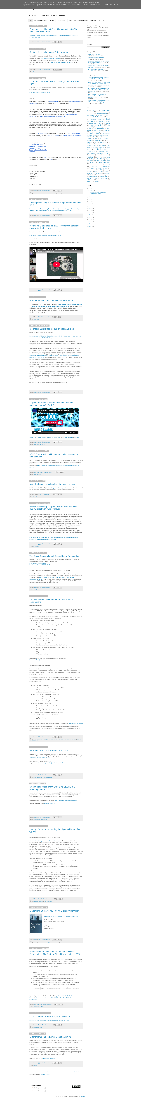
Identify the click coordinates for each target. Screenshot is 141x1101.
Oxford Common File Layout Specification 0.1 (50, 1037)
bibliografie (100, 121)
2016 (90, 212)
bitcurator (108, 121)
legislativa (35, 496)
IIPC (97, 144)
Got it (116, 4)
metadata (74, 739)
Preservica (92, 164)
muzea (98, 154)
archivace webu (102, 113)
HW (95, 142)
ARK (107, 115)
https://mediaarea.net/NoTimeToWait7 (39, 92)
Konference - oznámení (66, 739)
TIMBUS (103, 175)
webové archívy (34, 740)
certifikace (38, 474)
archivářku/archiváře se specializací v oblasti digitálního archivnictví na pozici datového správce (55, 305)
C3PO (100, 123)
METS (108, 153)
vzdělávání (89, 180)
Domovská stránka (51, 1072)
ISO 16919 (95, 147)
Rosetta (106, 170)
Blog (31, 20)
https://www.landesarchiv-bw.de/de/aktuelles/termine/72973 (45, 235)
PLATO (97, 160)
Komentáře (36, 1091)
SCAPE (89, 171)
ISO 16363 (102, 145)
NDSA (99, 157)
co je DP (35, 589)
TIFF (98, 175)
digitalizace (36, 546)
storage (50, 777)
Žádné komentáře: (46, 41)
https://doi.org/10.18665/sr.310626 (64, 996)
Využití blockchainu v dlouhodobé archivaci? (49, 750)
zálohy (96, 181)
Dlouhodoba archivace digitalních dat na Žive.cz (51, 329)
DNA (95, 132)
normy (40, 496)
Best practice (47, 739)
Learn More (108, 4)
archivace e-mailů (91, 113)
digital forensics (97, 130)
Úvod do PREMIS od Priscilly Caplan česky (49, 1016)
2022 (90, 199)
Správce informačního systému (50, 58)
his (107, 140)
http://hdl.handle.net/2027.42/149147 (39, 565)
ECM (88, 136)
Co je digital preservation (40, 20)
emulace (93, 137)
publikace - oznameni (38, 901)
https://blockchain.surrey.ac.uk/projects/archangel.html (47, 763)
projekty (46, 777)
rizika (39, 589)
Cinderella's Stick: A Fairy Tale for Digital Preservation (54, 911)
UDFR (108, 175)
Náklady (105, 155)
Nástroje (52, 20)
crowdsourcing (99, 127)
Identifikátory (90, 144)
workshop (89, 181)
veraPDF (89, 178)
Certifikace (93, 20)
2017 (90, 210)
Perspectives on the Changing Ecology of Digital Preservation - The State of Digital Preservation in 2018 (54, 952)
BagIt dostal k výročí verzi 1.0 (95, 54)
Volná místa (36, 71)
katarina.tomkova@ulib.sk (36, 660)
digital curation (41, 942)
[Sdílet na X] (57, 42)
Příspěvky (36, 1088)
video (65, 193)
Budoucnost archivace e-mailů (96, 57)
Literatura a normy (61, 20)
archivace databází (102, 112)
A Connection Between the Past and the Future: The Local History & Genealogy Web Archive (98, 90)
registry (88, 170)
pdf (97, 158)
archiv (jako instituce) (38, 193)
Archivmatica (100, 115)
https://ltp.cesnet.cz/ (50, 803)
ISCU (95, 145)
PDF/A (102, 159)
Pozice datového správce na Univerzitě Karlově (51, 300)
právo (108, 160)
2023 (90, 197)
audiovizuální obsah (51, 193)
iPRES (90, 145)
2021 (90, 201)
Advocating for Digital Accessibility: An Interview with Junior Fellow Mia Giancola (98, 96)
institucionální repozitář (105, 144)
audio (45, 193)
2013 (90, 219)
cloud (91, 125)
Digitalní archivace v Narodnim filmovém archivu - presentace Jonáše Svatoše (52, 403)
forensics (89, 140)
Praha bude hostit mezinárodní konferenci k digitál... (98, 193)
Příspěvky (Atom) (45, 1074)
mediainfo (59, 193)
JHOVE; (102, 147)
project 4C (100, 164)
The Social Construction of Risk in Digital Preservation (54, 556)
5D (87, 110)
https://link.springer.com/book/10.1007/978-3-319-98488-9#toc (61, 916)
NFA (63, 193)
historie (89, 142)
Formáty (47, 942)
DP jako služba (43, 819)
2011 (90, 224)
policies (103, 160)
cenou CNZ (53, 62)
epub (99, 136)
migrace (91, 155)
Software (89, 173)
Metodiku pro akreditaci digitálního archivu (59, 488)
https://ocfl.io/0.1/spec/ (49, 1058)
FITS (101, 138)
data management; (99, 128)
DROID (91, 133)
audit (34, 474)
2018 (90, 208)
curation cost (107, 127)
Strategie (50, 901)
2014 (90, 217)
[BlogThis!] (55, 42)
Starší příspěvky (78, 1072)
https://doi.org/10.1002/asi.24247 (38, 563)
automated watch (96, 119)
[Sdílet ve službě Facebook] (59, 42)
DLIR (91, 132)
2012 (90, 221)
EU (103, 136)
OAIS (91, 159)
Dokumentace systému (65, 62)
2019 (90, 206)
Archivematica (90, 115)
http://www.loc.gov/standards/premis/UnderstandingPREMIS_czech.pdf (49, 1020)
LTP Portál (101, 20)
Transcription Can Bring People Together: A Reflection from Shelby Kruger (99, 101)
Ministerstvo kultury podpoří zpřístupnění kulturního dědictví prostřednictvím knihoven (53, 507)
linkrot (107, 151)
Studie (61, 942)
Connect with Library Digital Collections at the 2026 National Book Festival (98, 78)
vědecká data (103, 176)
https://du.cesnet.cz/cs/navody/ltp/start (66, 800)
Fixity (107, 138)
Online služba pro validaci (81, 20)
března (92, 190)
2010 (90, 226)
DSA (97, 133)
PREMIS (40, 1027)
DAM (90, 128)
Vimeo (77, 437)
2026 (90, 188)
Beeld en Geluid (68, 437)
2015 (90, 215)
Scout (95, 171)
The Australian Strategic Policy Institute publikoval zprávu (45, 841)
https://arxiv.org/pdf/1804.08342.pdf (39, 757)
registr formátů (103, 168)
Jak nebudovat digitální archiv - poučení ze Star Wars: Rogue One (98, 61)
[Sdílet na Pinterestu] (61, 42)
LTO (88, 153)
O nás (70, 20)
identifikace (103, 142)
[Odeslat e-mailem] (53, 42)
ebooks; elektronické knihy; (101, 135)
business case (92, 123)
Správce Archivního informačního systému (48, 52)
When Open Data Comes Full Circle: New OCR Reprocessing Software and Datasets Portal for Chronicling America (99, 84)
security (46, 901)
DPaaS (108, 132)
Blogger (83, 1096)
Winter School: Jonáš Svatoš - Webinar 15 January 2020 (45, 437)
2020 (90, 203)
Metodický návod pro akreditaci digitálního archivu (52, 484)
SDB (101, 171)
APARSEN (94, 110)
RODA (100, 170)
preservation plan (104, 162)
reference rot (94, 168)
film (44, 444)
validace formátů (93, 176)
